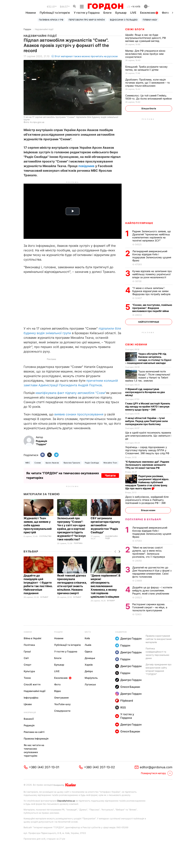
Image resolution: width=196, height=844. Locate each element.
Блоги (107, 12)
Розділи (58, 632)
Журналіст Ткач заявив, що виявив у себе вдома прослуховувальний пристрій (38, 525)
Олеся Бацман (130, 686)
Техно (27, 677)
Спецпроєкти (62, 710)
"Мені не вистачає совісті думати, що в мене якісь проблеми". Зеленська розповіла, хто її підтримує (149, 552)
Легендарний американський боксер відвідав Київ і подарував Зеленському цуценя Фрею (151, 256)
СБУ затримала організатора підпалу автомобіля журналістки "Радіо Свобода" (105, 525)
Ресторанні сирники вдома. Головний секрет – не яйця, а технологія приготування (149, 607)
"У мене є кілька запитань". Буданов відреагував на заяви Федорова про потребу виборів (151, 291)
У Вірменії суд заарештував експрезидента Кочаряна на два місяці (145, 392)
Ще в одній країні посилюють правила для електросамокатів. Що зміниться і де (148, 435)
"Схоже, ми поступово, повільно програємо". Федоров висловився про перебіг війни (152, 308)
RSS (123, 707)
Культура (29, 671)
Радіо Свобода (92, 463)
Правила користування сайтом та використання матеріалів (159, 639)
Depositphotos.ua (66, 800)
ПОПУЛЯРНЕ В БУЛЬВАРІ (143, 519)
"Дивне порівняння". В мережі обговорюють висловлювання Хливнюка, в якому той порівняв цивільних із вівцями (105, 586)
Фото (165, 12)
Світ (26, 658)
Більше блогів (148, 108)
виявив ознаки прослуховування (78, 414)
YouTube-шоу (62, 704)
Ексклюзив (148, 12)
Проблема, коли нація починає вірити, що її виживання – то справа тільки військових (147, 82)
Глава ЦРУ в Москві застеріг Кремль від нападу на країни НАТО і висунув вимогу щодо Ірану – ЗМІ (147, 406)
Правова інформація (36, 738)
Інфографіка (31, 697)
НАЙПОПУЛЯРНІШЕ (139, 223)
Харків (89, 664)
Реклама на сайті (34, 731)
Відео (57, 691)
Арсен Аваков (52, 463)
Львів (88, 644)
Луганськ (90, 684)
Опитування (61, 697)
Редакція (29, 725)
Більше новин (148, 510)
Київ (87, 638)
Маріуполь (91, 677)
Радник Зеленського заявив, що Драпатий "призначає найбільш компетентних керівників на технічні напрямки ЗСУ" (151, 236)
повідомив (86, 166)
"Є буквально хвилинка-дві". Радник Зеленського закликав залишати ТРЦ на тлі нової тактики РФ (147, 464)
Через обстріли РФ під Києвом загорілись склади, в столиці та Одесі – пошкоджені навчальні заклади (148, 358)
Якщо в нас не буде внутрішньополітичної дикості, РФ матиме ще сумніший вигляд (145, 37)
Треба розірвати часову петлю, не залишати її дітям (146, 68)
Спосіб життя (32, 684)
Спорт (27, 664)
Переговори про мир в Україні (87, 19)
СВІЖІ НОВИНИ (136, 344)
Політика (78, 543)
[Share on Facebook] (42, 455)
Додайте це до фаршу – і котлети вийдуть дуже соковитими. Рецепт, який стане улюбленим (152, 590)
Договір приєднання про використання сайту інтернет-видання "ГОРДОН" (158, 669)
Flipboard (126, 700)
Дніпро (89, 671)
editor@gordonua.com (156, 767)
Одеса (88, 651)
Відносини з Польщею (124, 19)
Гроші (27, 651)
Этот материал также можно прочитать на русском (86, 56)
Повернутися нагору (153, 773)
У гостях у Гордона (87, 12)
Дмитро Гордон (131, 638)
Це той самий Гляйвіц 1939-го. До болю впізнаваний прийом (148, 97)
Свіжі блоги (135, 29)
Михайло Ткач (110, 463)
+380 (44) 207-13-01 (44, 767)
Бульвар (120, 12)
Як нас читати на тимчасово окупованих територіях (34, 750)
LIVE (133, 12)
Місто (88, 632)
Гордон (27, 29)
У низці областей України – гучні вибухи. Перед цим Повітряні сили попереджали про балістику (146, 421)
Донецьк (90, 658)
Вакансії (29, 718)
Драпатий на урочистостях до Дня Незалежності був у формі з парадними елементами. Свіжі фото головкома (152, 572)
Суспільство (45, 536)
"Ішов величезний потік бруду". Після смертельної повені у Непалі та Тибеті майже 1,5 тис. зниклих (147, 376)
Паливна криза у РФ (51, 19)
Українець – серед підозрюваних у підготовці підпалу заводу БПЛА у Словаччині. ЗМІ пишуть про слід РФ (147, 450)
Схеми (37, 463)
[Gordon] (105, 6)
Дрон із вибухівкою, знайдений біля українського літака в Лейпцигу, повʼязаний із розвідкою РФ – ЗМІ (147, 499)
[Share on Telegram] (56, 455)
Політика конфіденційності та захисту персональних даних (157, 653)
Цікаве (28, 704)
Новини (31, 12)
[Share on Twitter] (49, 455)
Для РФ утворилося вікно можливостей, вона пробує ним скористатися (145, 53)
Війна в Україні (32, 638)
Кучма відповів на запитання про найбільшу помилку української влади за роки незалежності (152, 274)
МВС (27, 463)
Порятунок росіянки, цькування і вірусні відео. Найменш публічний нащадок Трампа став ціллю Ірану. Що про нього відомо (147, 482)
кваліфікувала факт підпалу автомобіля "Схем (70, 393)
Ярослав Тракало (72, 463)
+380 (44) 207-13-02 (99, 767)
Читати (110, 475)
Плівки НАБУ (150, 19)
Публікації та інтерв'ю (55, 12)
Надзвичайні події (44, 29)
